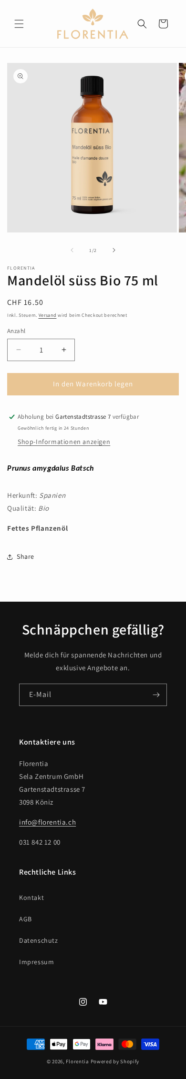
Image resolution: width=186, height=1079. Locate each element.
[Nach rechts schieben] (113, 250)
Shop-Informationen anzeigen (64, 441)
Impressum (36, 962)
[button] (19, 23)
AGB (25, 919)
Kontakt (31, 897)
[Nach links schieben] (72, 250)
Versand (48, 315)
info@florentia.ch (47, 822)
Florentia (77, 1061)
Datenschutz (38, 940)
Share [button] (25, 556)
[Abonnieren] (155, 695)
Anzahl (16, 331)
